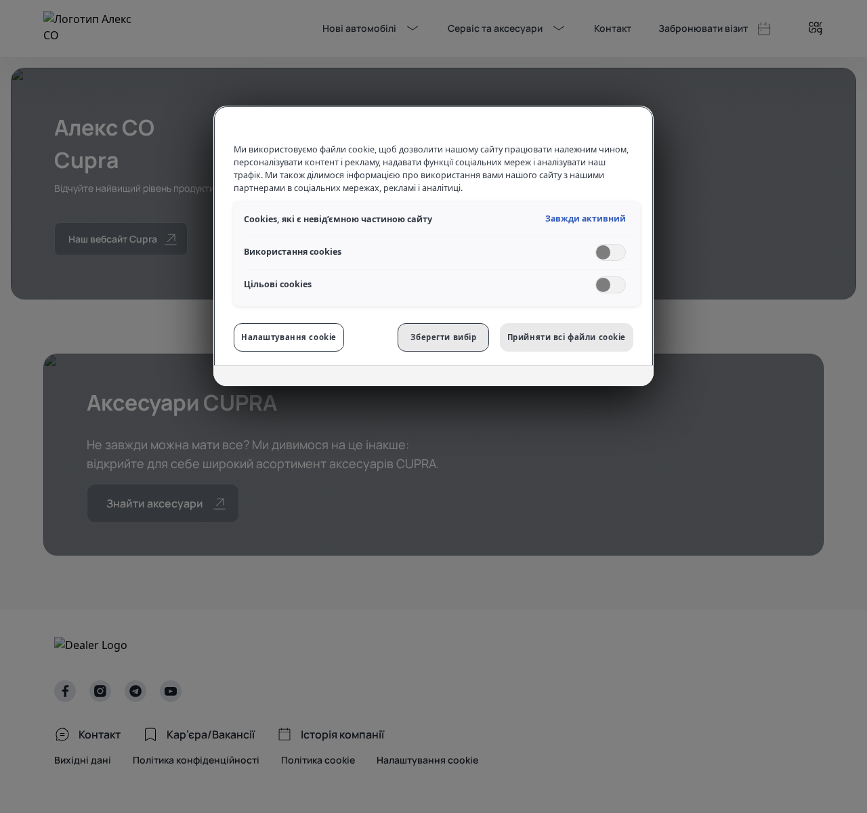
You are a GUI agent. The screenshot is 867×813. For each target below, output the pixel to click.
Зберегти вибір (443, 337)
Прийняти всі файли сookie (566, 337)
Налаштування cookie (289, 337)
